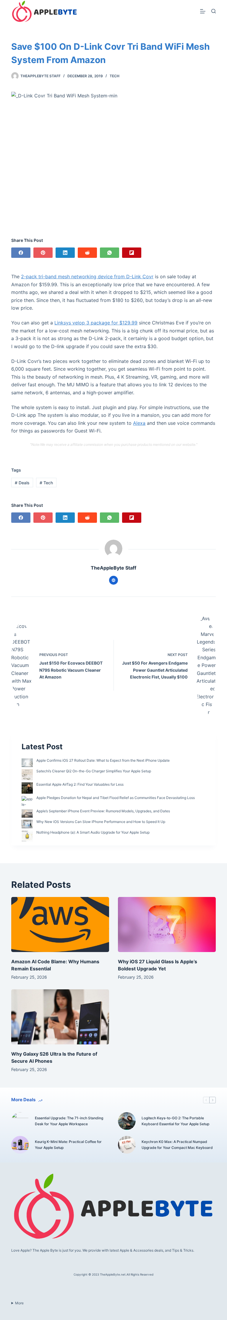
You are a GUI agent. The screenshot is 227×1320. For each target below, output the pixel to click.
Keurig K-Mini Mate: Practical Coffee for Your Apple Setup (68, 1144)
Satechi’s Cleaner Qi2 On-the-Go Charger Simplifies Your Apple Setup (93, 771)
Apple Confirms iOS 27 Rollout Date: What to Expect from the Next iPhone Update (103, 760)
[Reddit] (87, 252)
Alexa (139, 423)
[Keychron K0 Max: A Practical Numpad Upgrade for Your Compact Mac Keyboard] (127, 1145)
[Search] (213, 11)
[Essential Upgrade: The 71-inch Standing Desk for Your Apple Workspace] (20, 1121)
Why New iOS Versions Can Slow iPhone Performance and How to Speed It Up (100, 821)
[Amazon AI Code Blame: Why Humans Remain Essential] (60, 924)
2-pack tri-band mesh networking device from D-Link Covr (87, 276)
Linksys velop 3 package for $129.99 (95, 323)
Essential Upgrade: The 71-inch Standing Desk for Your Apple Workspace (69, 1121)
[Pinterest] (43, 252)
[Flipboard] (131, 252)
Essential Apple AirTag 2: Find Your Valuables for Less (80, 784)
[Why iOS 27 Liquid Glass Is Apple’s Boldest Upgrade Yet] (167, 924)
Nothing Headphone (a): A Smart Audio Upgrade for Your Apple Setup (93, 832)
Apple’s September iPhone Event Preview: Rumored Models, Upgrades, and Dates (103, 811)
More (19, 1303)
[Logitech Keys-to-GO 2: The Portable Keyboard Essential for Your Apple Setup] (127, 1121)
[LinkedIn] (65, 252)
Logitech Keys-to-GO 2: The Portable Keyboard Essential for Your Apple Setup (175, 1121)
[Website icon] (113, 580)
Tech (114, 76)
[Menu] (202, 11)
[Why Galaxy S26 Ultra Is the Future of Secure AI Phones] (60, 1016)
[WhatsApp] (109, 252)
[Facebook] (20, 252)
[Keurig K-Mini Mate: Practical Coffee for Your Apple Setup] (20, 1145)
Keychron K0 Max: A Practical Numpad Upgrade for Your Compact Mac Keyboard (177, 1144)
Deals (22, 482)
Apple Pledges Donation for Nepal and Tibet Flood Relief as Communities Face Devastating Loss (115, 797)
